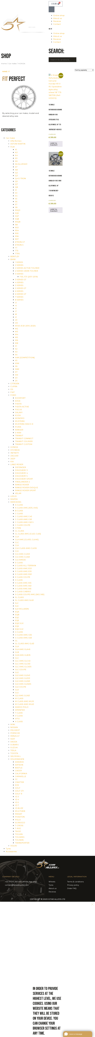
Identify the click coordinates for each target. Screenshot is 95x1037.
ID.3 (17, 797)
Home (4, 63)
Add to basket (53, 144)
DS (11, 389)
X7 (16, 372)
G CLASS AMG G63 (23, 638)
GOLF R (18, 794)
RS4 (17, 230)
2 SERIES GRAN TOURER (26, 271)
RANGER (19, 430)
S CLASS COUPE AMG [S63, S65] (29, 594)
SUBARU (14, 745)
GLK (17, 690)
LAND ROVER (16, 464)
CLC (17, 542)
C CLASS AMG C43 (23, 516)
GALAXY (18, 412)
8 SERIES (19, 300)
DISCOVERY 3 (21, 470)
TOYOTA (14, 753)
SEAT (12, 739)
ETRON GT (20, 242)
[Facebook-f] (46, 872)
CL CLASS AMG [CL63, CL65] (28, 534)
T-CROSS (19, 825)
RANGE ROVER (22, 485)
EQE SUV (19, 623)
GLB (17, 652)
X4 (16, 355)
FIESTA (18, 404)
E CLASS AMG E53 (23, 568)
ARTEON (19, 765)
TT (16, 248)
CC (16, 779)
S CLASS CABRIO (23, 591)
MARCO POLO (21, 707)
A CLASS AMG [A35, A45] (26, 508)
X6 (16, 366)
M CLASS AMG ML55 (24, 701)
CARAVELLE (20, 776)
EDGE (17, 401)
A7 (16, 167)
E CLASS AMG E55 (23, 571)
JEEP (12, 459)
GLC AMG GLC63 (22, 664)
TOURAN (19, 840)
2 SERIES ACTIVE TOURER (27, 268)
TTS (16, 251)
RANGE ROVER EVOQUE (26, 487)
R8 (16, 225)
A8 (16, 170)
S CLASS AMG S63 (23, 586)
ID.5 (17, 802)
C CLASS (19, 513)
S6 (16, 201)
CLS (17, 551)
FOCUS (18, 409)
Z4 (16, 381)
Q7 (16, 184)
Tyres (8, 849)
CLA (17, 537)
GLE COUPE (20, 687)
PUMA (18, 427)
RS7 (17, 239)
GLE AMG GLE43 (22, 675)
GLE (17, 672)
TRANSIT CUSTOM (23, 444)
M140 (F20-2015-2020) (25, 326)
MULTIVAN (20, 811)
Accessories (11, 851)
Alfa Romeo (15, 141)
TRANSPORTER (22, 843)
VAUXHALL (15, 756)
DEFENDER (20, 467)
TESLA (13, 750)
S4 (16, 196)
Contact (57, 24)
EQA (17, 612)
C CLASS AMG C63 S (24, 522)
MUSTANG (20, 421)
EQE (17, 620)
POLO (18, 820)
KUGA (18, 415)
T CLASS (19, 713)
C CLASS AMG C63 (23, 519)
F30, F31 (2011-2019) (29, 277)
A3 (16, 152)
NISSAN (14, 727)
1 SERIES (19, 262)
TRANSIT (19, 435)
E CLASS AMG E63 (23, 574)
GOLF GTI (19, 791)
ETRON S (19, 245)
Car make (12, 63)
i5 (16, 308)
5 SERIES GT (20, 288)
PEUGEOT (15, 730)
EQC (17, 617)
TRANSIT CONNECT (24, 438)
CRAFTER (19, 782)
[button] (71, 28)
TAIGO (18, 831)
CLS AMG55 (20, 560)
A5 (16, 158)
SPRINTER (20, 710)
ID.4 (17, 799)
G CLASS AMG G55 (23, 635)
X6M (17, 369)
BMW (13, 259)
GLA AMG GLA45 (22, 649)
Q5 (16, 181)
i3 (16, 303)
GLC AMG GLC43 (22, 661)
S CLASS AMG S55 (23, 583)
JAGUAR (14, 456)
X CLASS (19, 721)
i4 (16, 305)
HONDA (14, 447)
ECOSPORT (20, 398)
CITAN (18, 528)
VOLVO (13, 846)
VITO (17, 719)
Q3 (16, 175)
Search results (58, 64)
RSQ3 (17, 210)
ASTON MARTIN (17, 144)
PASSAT (18, 814)
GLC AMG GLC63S (23, 667)
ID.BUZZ (19, 808)
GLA (17, 646)
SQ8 (17, 219)
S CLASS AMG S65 (23, 589)
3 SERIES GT (20, 279)
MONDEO (19, 418)
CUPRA (13, 386)
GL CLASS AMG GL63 (24, 643)
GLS (17, 693)
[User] (51, 9)
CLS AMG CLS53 (22, 554)
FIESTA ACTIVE (22, 407)
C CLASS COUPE (22, 525)
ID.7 (17, 805)
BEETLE (18, 768)
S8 (16, 207)
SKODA (13, 742)
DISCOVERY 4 (21, 473)
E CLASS (19, 563)
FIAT (12, 392)
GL (16, 641)
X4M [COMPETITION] (25, 357)
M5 (16, 337)
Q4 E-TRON (20, 178)
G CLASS (19, 632)
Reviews (57, 21)
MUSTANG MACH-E (24, 424)
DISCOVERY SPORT (24, 479)
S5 (16, 199)
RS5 (17, 233)
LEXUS (13, 496)
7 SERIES (19, 297)
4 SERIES (19, 282)
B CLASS (19, 511)
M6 (16, 340)
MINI (12, 724)
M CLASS (19, 698)
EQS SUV (19, 629)
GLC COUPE (20, 669)
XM (16, 375)
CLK (17, 545)
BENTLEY (14, 256)
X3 (16, 352)
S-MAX (18, 433)
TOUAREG (20, 837)
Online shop (59, 15)
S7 (16, 204)
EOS (17, 785)
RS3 (17, 227)
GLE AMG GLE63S (23, 684)
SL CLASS (19, 597)
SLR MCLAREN (22, 609)
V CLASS (19, 716)
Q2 (16, 173)
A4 (16, 155)
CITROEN (14, 383)
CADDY (18, 771)
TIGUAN (19, 834)
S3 (16, 193)
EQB (17, 615)
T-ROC (18, 828)
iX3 (16, 323)
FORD (13, 395)
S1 (16, 190)
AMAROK (19, 762)
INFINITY (14, 453)
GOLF (17, 788)
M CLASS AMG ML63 (24, 704)
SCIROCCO (20, 823)
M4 (16, 334)
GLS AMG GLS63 (22, 695)
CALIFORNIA (21, 773)
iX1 (16, 320)
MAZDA (14, 499)
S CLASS (19, 580)
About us (57, 18)
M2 (16, 329)
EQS (17, 626)
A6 (16, 161)
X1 (16, 346)
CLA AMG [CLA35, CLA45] (27, 539)
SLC (17, 603)
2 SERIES (19, 265)
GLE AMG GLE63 (22, 681)
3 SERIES (19, 274)
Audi (12, 147)
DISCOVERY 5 (21, 476)
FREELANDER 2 (22, 482)
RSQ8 (17, 222)
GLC (17, 658)
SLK (17, 606)
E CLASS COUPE (22, 577)
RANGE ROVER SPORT (25, 490)
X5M (17, 363)
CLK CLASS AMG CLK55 (26, 548)
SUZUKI (14, 747)
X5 (16, 360)
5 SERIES (19, 285)
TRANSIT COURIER (24, 441)
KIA (12, 461)
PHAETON (20, 817)
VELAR (18, 493)
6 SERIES (19, 291)
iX (16, 317)
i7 (16, 311)
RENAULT (15, 736)
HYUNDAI (15, 450)
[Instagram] (49, 872)
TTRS (17, 253)
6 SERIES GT (20, 294)
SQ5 (17, 213)
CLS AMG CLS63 (22, 557)
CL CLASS (19, 531)
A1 (16, 149)
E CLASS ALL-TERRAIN (25, 565)
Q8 (16, 187)
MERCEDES (15, 502)
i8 (16, 314)
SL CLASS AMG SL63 (24, 600)
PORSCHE (15, 733)
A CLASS (19, 505)
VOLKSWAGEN (17, 759)
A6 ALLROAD (21, 164)
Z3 (16, 378)
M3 (16, 331)
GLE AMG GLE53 (22, 678)
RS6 (17, 236)
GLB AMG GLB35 (23, 655)
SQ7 (17, 216)
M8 (16, 343)
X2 (16, 349)
